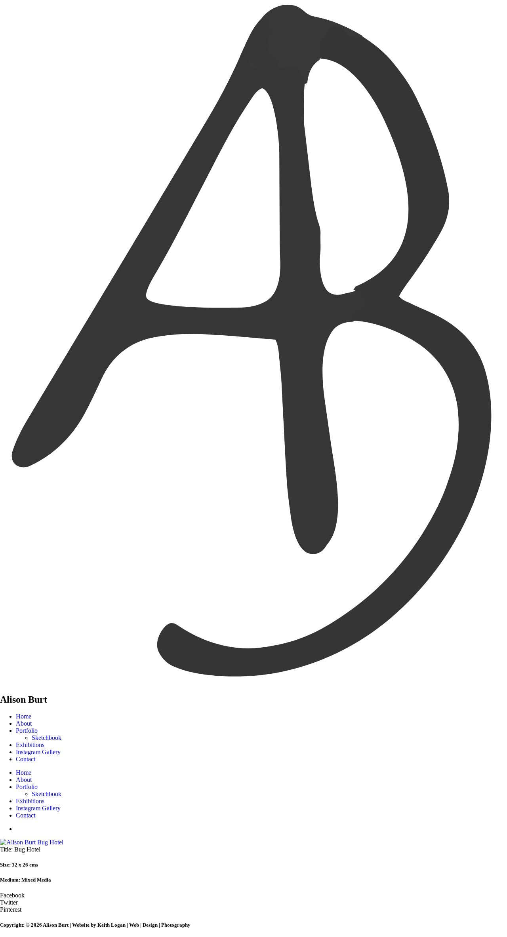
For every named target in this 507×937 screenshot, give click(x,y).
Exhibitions (30, 744)
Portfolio (27, 730)
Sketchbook (46, 737)
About (24, 723)
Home (23, 716)
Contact (25, 759)
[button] (253, 895)
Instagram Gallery (38, 752)
